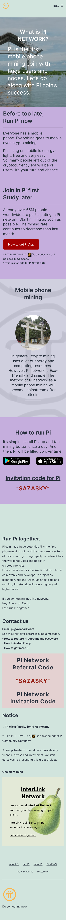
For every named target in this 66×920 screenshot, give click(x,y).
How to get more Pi (16, 648)
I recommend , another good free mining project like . (31, 810)
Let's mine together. (23, 835)
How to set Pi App (21, 244)
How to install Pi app (17, 643)
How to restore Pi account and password (31, 638)
